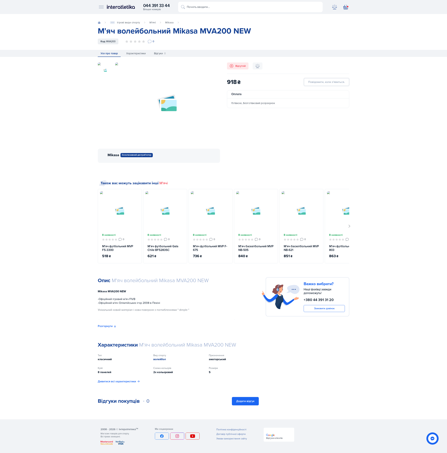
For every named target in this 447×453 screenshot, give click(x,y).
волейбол (159, 359)
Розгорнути (105, 326)
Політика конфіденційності (231, 429)
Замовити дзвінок (324, 308)
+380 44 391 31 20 (319, 300)
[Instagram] (177, 436)
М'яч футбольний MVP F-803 (346, 248)
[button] (349, 226)
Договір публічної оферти (231, 434)
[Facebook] (162, 436)
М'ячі (163, 183)
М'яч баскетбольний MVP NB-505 (255, 248)
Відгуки (160, 53)
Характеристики (136, 53)
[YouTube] (193, 436)
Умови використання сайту (231, 438)
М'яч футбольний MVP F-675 (210, 248)
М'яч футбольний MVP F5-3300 (117, 248)
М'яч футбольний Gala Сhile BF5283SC (163, 248)
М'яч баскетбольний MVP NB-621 (301, 248)
